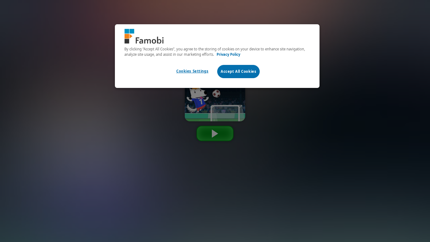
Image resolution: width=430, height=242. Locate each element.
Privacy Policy (228, 54)
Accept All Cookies (238, 71)
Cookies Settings (192, 71)
